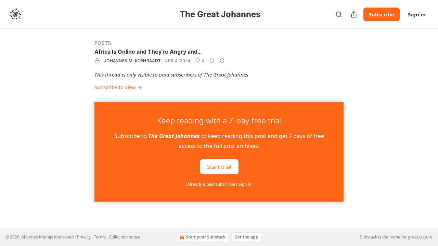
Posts (102, 43)
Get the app (246, 237)
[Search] (339, 14)
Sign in (417, 14)
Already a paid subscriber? (219, 184)
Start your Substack (206, 237)
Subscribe (381, 14)
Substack (368, 237)
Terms (100, 237)
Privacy (84, 237)
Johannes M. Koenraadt (132, 60)
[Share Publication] (354, 14)
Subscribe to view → (118, 87)
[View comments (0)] (211, 60)
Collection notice (124, 237)
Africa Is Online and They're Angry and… (148, 51)
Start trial (219, 166)
